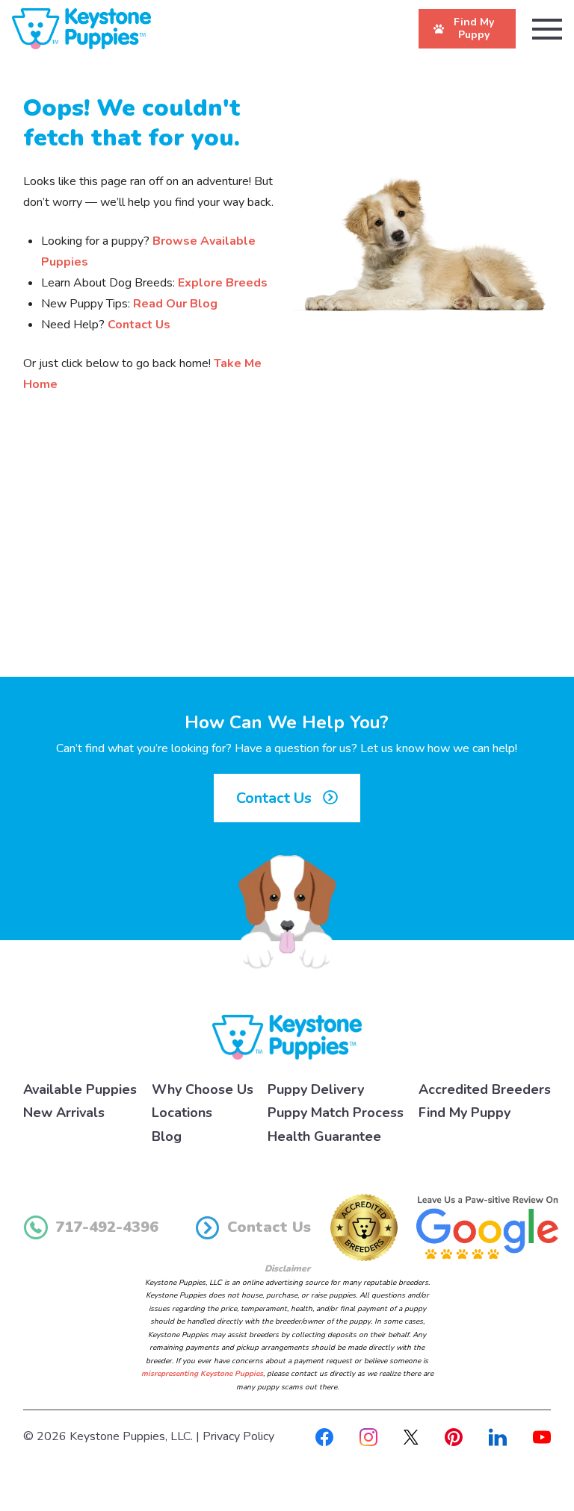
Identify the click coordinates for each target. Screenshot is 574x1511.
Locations (182, 1112)
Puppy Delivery (316, 1089)
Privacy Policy (238, 1436)
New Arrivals (64, 1112)
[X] (411, 1436)
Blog (167, 1136)
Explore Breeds (223, 283)
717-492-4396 (106, 1227)
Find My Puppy (464, 1112)
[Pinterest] (454, 1436)
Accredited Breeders (485, 1089)
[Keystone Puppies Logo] (287, 1036)
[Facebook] (324, 1436)
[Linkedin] (498, 1436)
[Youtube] (542, 1436)
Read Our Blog (175, 303)
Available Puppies (80, 1089)
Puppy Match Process (336, 1112)
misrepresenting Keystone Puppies (202, 1373)
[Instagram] (368, 1436)
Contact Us (139, 324)
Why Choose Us (202, 1089)
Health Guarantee (324, 1136)
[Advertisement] (287, 553)
